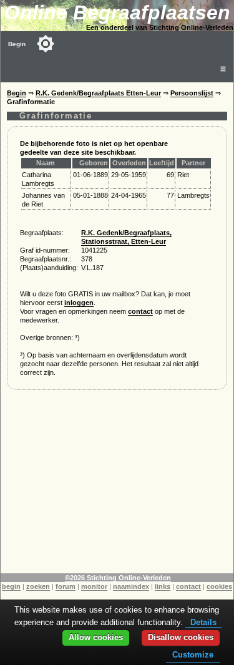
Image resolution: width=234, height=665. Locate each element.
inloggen (79, 302)
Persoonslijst (191, 93)
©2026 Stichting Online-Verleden (118, 577)
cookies (219, 586)
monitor (94, 586)
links (162, 586)
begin (11, 586)
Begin (17, 44)
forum (66, 586)
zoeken (38, 586)
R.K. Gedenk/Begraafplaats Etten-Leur (98, 93)
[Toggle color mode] (45, 43)
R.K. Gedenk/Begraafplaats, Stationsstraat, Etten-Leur (126, 237)
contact (140, 311)
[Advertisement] (117, 486)
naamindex (131, 586)
